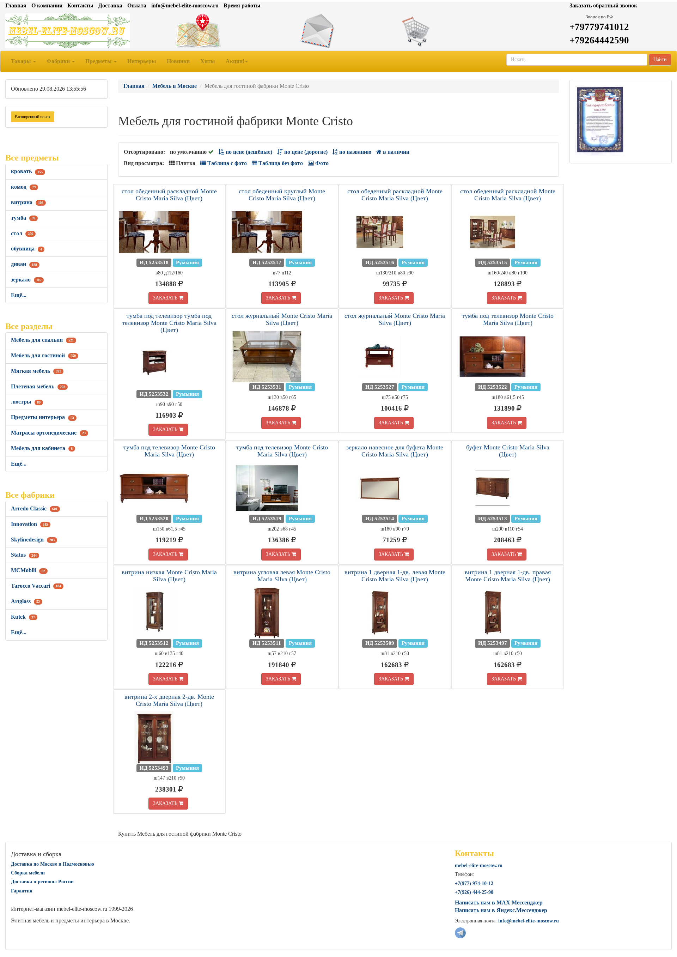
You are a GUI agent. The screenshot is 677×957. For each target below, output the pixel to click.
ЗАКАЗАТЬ (166, 298)
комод (23, 187)
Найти (660, 59)
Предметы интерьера (42, 417)
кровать (27, 171)
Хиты (207, 61)
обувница (26, 249)
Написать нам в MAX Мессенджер (499, 902)
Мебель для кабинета (42, 448)
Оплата (136, 5)
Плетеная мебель (38, 386)
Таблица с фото (226, 163)
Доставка (110, 5)
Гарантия (21, 891)
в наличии (395, 152)
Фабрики (59, 61)
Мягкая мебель (36, 371)
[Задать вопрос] (338, 31)
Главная (15, 5)
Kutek (23, 617)
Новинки (178, 61)
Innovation (29, 524)
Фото (321, 163)
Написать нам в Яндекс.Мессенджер (501, 910)
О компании (46, 5)
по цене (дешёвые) (248, 152)
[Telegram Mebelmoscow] (460, 932)
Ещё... (18, 295)
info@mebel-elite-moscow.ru (185, 5)
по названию (354, 152)
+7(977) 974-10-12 (474, 883)
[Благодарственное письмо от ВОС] (600, 120)
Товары (21, 61)
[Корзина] (451, 31)
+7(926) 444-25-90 (474, 892)
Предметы (99, 61)
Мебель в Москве (174, 86)
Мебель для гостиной (43, 355)
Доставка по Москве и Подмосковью (52, 864)
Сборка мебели (28, 873)
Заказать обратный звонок (603, 5)
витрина (27, 202)
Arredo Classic (34, 508)
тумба (23, 218)
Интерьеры (141, 61)
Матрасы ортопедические (48, 433)
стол (22, 233)
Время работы (242, 5)
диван (24, 264)
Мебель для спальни (42, 340)
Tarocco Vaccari (36, 586)
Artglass (25, 601)
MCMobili (28, 570)
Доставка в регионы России (42, 881)
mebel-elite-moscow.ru (478, 865)
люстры (26, 402)
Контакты (80, 5)
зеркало (26, 280)
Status (24, 555)
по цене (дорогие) (305, 152)
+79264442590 (599, 40)
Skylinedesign (33, 540)
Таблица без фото (280, 163)
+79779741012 (599, 27)
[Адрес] (226, 31)
